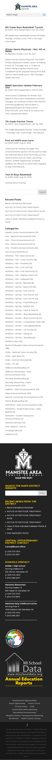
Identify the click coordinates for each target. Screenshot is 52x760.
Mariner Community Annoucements (21, 397)
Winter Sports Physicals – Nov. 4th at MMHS (25, 50)
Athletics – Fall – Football (16, 263)
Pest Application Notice (18, 533)
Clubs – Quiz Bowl (13, 356)
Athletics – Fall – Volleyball (17, 279)
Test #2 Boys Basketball (18, 174)
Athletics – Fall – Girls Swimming (20, 271)
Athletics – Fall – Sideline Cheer (19, 275)
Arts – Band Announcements (18, 236)
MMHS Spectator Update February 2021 (23, 86)
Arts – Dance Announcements (19, 244)
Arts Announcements (15, 252)
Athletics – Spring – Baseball (18, 283)
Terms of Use (34, 703)
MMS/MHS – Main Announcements (21, 405)
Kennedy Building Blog (15, 378)
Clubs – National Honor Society (19, 352)
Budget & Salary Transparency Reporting (24, 715)
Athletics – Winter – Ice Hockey (19, 330)
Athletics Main (11, 341)
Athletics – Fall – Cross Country (19, 260)
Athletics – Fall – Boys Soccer (18, 256)
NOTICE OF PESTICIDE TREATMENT (22, 207)
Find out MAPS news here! (19, 140)
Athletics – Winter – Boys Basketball (21, 314)
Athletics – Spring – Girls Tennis (19, 299)
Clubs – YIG (10, 364)
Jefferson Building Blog (16, 368)
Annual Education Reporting (24, 709)
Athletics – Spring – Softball (17, 306)
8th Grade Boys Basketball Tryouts (24, 27)
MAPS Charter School (30, 718)
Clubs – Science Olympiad (17, 360)
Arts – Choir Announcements (18, 240)
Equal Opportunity (17, 703)
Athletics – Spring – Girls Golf (18, 291)
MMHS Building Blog (14, 401)
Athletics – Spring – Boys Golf (18, 287)
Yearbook (9, 434)
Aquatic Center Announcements (20, 232)
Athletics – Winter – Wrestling (19, 337)
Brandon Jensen (15, 54)
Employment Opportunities (25, 700)
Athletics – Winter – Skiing (17, 334)
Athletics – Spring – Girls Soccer (19, 295)
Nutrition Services (13, 423)
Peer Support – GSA (14, 426)
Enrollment (14, 718)
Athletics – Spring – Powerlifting (20, 302)
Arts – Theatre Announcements (19, 248)
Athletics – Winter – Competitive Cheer (23, 322)
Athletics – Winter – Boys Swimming (21, 318)
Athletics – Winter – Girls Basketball (21, 326)
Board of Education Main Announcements (24, 345)
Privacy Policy (21, 706)
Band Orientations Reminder (18, 203)
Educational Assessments (24, 712)
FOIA (32, 706)
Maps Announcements (15, 393)
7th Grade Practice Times (19, 121)
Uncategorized (12, 430)
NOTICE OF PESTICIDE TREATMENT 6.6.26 (25, 211)
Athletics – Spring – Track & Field (20, 310)
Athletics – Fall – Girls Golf (17, 267)
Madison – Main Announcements (20, 389)
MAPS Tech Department (19, 30)
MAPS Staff (13, 143)
